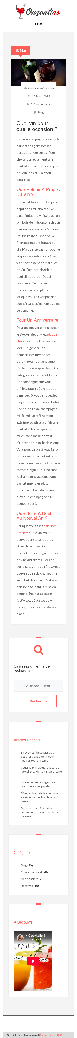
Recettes (27, 886)
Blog (41, 112)
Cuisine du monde (32, 872)
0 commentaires (41, 104)
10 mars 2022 (41, 96)
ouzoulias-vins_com (41, 88)
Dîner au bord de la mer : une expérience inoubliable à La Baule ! (39, 797)
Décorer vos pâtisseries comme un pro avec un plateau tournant (40, 812)
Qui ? (60, 1034)
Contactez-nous (47, 1034)
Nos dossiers (29, 879)
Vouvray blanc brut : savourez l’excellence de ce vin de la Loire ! (41, 771)
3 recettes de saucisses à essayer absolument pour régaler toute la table (37, 756)
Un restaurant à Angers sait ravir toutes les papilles (38, 784)
